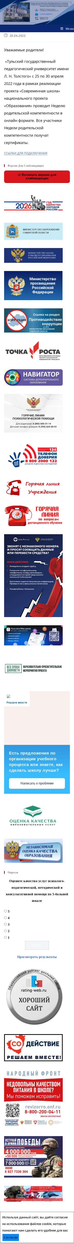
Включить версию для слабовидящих (38, 176)
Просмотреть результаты (37, 957)
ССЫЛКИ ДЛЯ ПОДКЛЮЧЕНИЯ (25, 153)
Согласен (11, 1237)
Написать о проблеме (37, 783)
